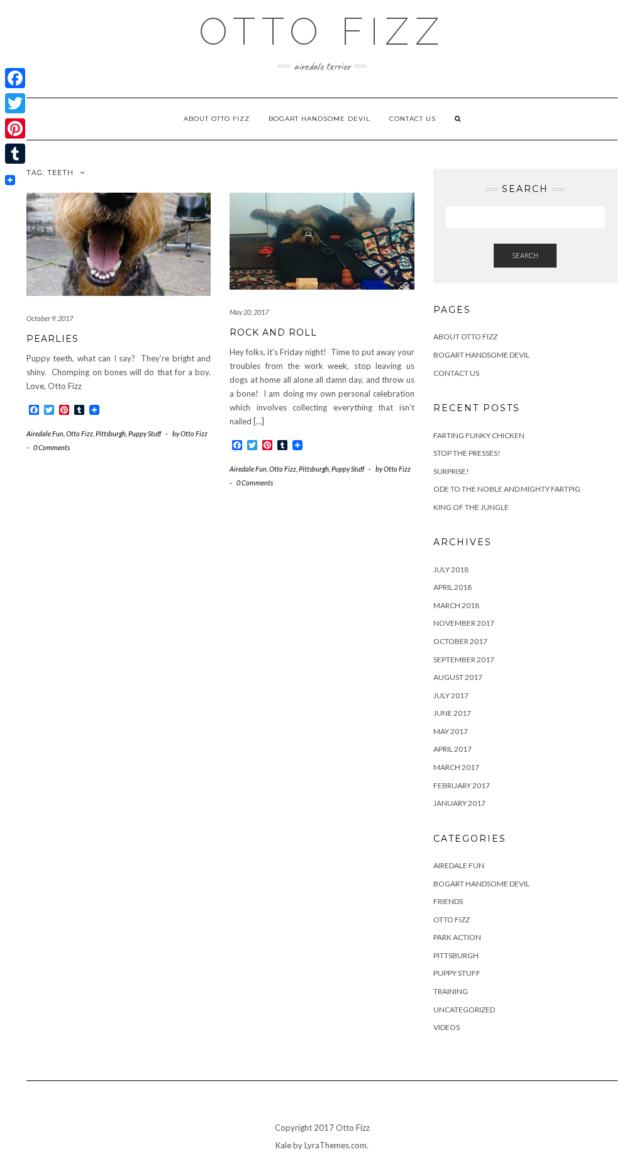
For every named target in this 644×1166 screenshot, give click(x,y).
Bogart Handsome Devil (319, 119)
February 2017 (461, 785)
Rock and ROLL (273, 332)
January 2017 (459, 803)
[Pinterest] (15, 128)
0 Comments (51, 447)
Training (450, 991)
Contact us (412, 119)
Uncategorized (464, 1009)
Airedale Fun (45, 433)
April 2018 (452, 587)
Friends (448, 901)
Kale (283, 1145)
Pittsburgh (111, 433)
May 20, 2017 (249, 312)
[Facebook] (15, 78)
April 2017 (452, 749)
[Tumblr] (15, 153)
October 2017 (460, 641)
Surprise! (451, 471)
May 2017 (450, 731)
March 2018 (456, 605)
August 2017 (457, 677)
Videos (446, 1027)
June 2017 (452, 713)
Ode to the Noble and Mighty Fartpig (506, 489)
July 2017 (451, 695)
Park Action (457, 937)
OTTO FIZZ (322, 31)
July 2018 (451, 569)
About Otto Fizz (217, 119)
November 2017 (463, 623)
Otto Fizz (79, 433)
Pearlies (52, 338)
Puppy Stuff (144, 433)
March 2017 (456, 767)
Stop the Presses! (467, 453)
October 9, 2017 (49, 318)
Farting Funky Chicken (479, 435)
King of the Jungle (471, 507)
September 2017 (463, 659)
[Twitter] (15, 103)
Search (525, 255)
